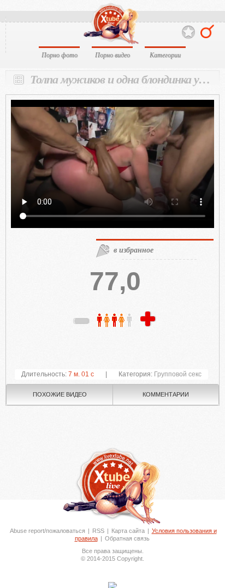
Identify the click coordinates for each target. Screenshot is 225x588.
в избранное (133, 249)
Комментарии (166, 394)
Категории (165, 54)
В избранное (188, 32)
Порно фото (60, 54)
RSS (98, 530)
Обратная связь (127, 538)
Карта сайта (128, 530)
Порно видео (112, 54)
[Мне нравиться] (149, 319)
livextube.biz (110, 24)
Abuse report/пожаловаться (47, 530)
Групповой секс (178, 374)
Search (207, 31)
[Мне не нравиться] (82, 323)
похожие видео (60, 394)
